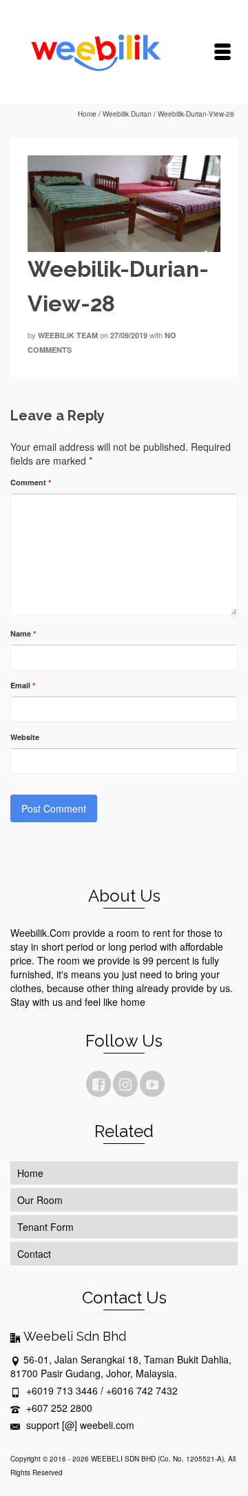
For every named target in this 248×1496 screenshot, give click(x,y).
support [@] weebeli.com (78, 1425)
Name (23, 633)
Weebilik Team (68, 335)
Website (24, 737)
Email (22, 685)
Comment (30, 482)
